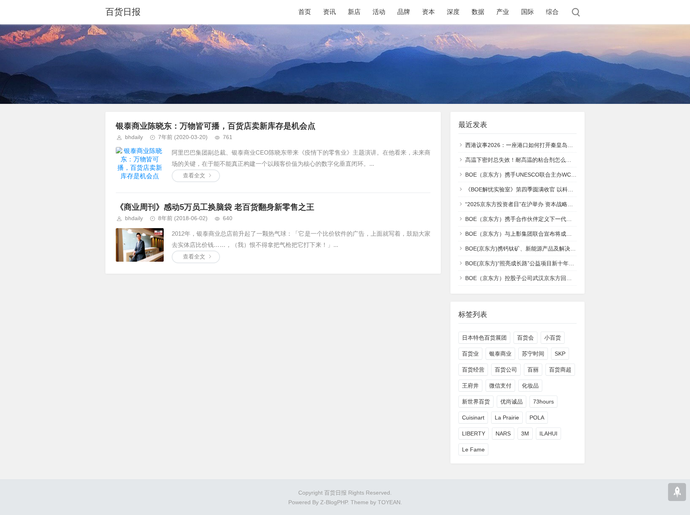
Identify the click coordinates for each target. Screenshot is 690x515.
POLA (536, 417)
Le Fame (473, 449)
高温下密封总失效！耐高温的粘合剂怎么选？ (521, 160)
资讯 (329, 11)
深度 (453, 11)
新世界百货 (476, 401)
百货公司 (506, 369)
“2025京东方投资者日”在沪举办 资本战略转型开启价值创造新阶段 (547, 204)
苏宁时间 (533, 353)
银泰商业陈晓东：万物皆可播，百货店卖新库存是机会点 (215, 125)
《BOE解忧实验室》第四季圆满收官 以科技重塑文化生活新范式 (544, 189)
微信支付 (500, 385)
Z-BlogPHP (333, 502)
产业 (502, 11)
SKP (560, 353)
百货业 (470, 353)
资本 (428, 11)
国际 (527, 11)
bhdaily (134, 137)
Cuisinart (473, 417)
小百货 (552, 337)
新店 (354, 11)
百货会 (525, 337)
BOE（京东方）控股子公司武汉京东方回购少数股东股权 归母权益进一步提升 (561, 278)
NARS (503, 433)
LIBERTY (473, 433)
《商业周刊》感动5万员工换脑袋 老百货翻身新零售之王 (215, 207)
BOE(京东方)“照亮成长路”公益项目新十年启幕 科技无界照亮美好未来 (551, 263)
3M (525, 433)
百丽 (533, 369)
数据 (478, 11)
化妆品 (530, 385)
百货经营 (473, 369)
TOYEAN (389, 502)
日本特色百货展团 (484, 337)
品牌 (403, 11)
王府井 (470, 385)
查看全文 (194, 175)
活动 (379, 11)
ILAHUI (548, 433)
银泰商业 (500, 353)
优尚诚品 (511, 401)
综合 (552, 11)
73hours (543, 401)
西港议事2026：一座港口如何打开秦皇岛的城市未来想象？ (538, 145)
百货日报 (123, 12)
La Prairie (507, 417)
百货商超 (560, 369)
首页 (304, 11)
